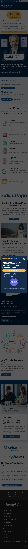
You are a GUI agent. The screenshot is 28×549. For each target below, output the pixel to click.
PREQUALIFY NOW (14, 270)
